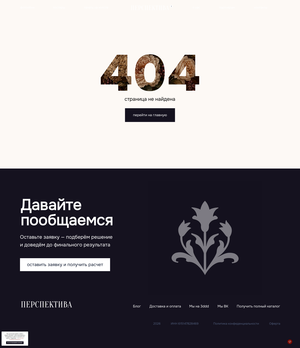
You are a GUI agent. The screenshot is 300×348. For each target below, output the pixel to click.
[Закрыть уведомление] (27, 332)
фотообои (27, 7)
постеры (59, 7)
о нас (196, 7)
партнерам (227, 7)
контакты (260, 7)
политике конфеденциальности (16, 338)
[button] (258, 307)
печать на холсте (96, 7)
